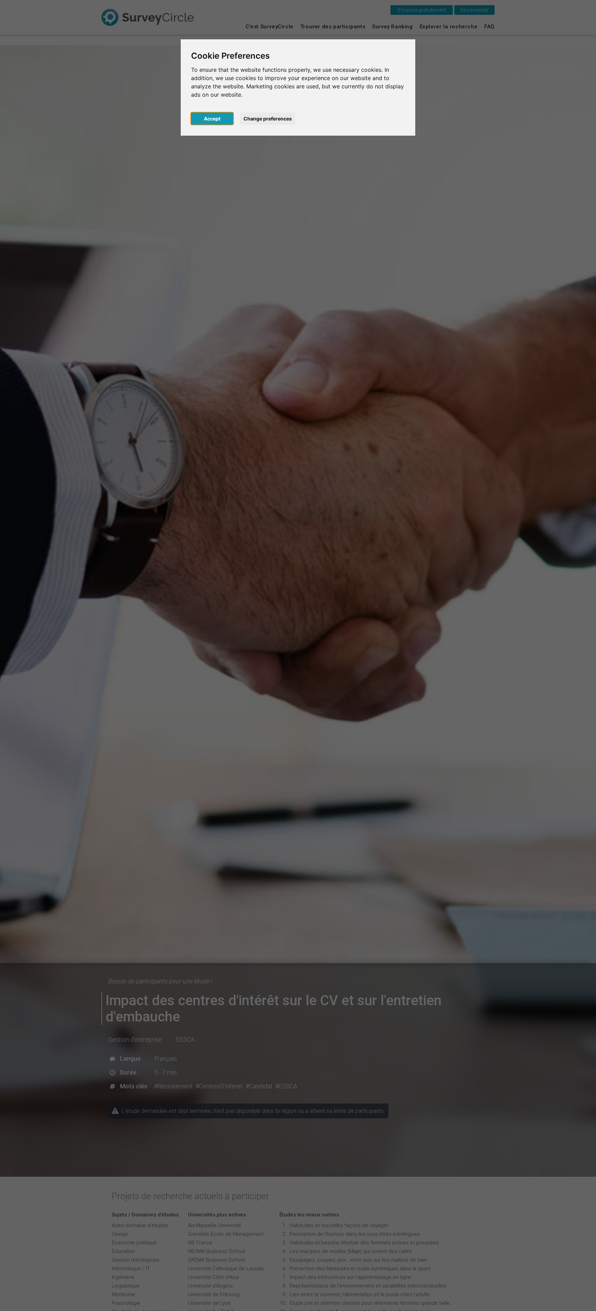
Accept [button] (212, 119)
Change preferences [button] (268, 119)
